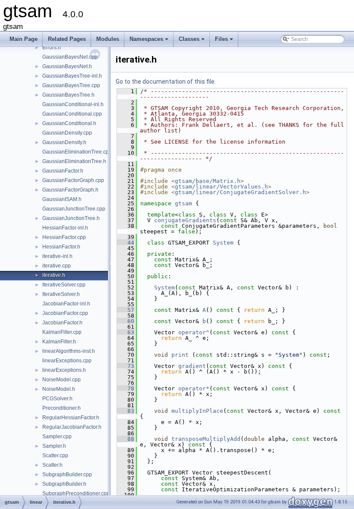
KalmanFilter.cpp (62, 332)
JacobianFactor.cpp (65, 313)
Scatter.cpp (55, 455)
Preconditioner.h (61, 408)
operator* (193, 388)
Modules (107, 39)
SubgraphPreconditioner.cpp (76, 493)
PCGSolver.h (57, 399)
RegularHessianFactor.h (70, 418)
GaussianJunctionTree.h (71, 218)
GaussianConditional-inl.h (73, 104)
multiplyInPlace (197, 411)
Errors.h (51, 47)
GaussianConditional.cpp (72, 114)
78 (125, 388)
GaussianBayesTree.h (68, 95)
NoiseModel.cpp (61, 380)
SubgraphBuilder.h (64, 484)
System (223, 242)
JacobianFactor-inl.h (66, 304)
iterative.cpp (56, 266)
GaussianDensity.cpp (67, 133)
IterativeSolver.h (61, 294)
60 (125, 321)
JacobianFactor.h (62, 323)
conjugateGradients (185, 220)
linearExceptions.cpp (67, 361)
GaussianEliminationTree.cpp (77, 152)
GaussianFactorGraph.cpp (73, 180)
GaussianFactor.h (62, 171)
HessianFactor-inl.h (65, 228)
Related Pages (67, 39)
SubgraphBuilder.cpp (67, 474)
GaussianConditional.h (69, 123)
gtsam (183, 203)
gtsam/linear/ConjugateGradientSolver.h (240, 192)
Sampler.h (54, 446)
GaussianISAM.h (62, 199)
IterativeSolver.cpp (63, 285)
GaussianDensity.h (64, 142)
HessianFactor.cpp (64, 237)
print (180, 355)
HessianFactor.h (61, 247)
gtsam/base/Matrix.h (207, 181)
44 (125, 242)
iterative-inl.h (57, 256)
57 (125, 310)
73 (125, 366)
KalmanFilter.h (59, 342)
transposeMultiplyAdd (205, 439)
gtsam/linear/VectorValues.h (221, 186)
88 (125, 439)
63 (125, 332)
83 (125, 411)
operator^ (193, 332)
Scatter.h (52, 465)
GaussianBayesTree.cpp (71, 85)
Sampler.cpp (57, 437)
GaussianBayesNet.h (67, 66)
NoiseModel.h (58, 389)
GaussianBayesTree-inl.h (72, 76)
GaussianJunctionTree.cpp (73, 209)
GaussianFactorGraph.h (70, 190)
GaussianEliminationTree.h (74, 161)
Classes (192, 41)
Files (224, 41)
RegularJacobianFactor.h (71, 427)
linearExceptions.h (64, 370)
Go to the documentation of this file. (166, 81)
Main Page (23, 39)
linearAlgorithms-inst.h (68, 351)
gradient (192, 366)
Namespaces (150, 41)
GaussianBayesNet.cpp (70, 57)
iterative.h (53, 275)
